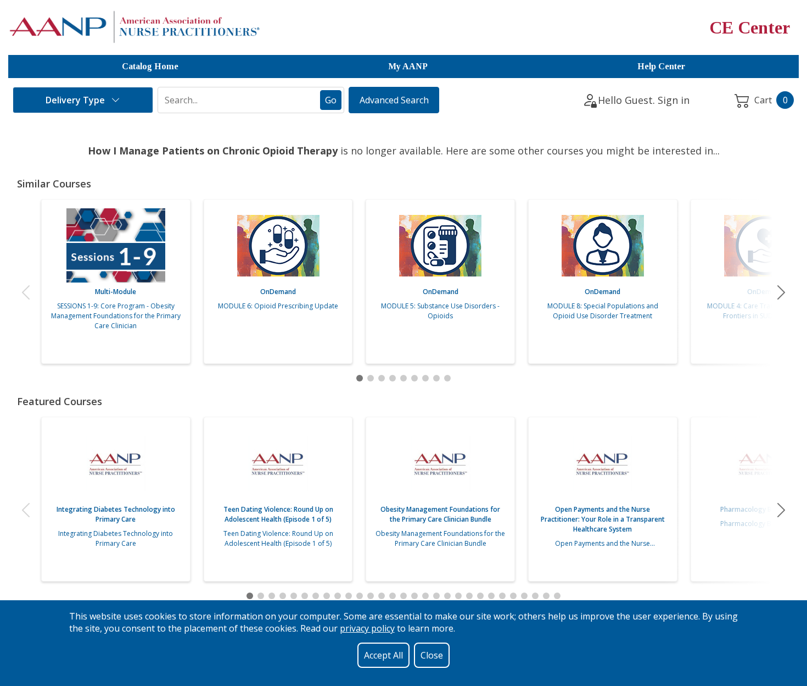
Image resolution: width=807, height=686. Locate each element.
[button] (26, 292)
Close (432, 655)
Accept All (383, 655)
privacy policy (367, 628)
